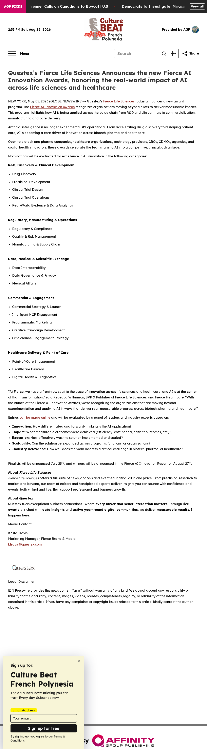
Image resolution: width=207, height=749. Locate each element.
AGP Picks (13, 6)
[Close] (79, 661)
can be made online (34, 417)
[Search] (164, 53)
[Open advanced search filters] (173, 53)
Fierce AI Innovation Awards (52, 107)
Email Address (24, 710)
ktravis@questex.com (25, 544)
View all (197, 6)
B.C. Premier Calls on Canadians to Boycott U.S (64, 6)
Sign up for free (43, 728)
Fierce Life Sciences (118, 101)
